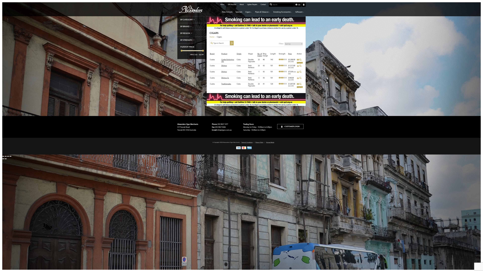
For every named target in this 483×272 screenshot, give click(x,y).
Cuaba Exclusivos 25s (227, 61)
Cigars (247, 12)
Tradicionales (226, 84)
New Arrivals (227, 12)
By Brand (184, 26)
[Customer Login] (304, 4)
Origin (239, 54)
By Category (186, 19)
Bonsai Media (270, 142)
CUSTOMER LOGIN (292, 126)
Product (224, 54)
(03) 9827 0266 (220, 127)
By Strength (186, 40)
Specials (238, 12)
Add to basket (298, 60)
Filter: (281, 43)
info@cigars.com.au (224, 130)
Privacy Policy (259, 142)
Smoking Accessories (282, 12)
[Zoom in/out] (3, 156)
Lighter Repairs (252, 4)
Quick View (300, 60)
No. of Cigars (259, 55)
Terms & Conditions (247, 142)
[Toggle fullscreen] (6, 156)
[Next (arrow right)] (6, 158)
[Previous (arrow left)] (3, 158)
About (242, 4)
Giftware (299, 12)
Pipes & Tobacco (262, 12)
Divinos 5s (225, 78)
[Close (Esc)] (10, 156)
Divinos (224, 66)
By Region (185, 33)
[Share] (8, 156)
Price (290, 54)
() (299, 5)
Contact (263, 4)
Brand (212, 54)
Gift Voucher (232, 4)
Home (222, 4)
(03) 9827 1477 (222, 124)
